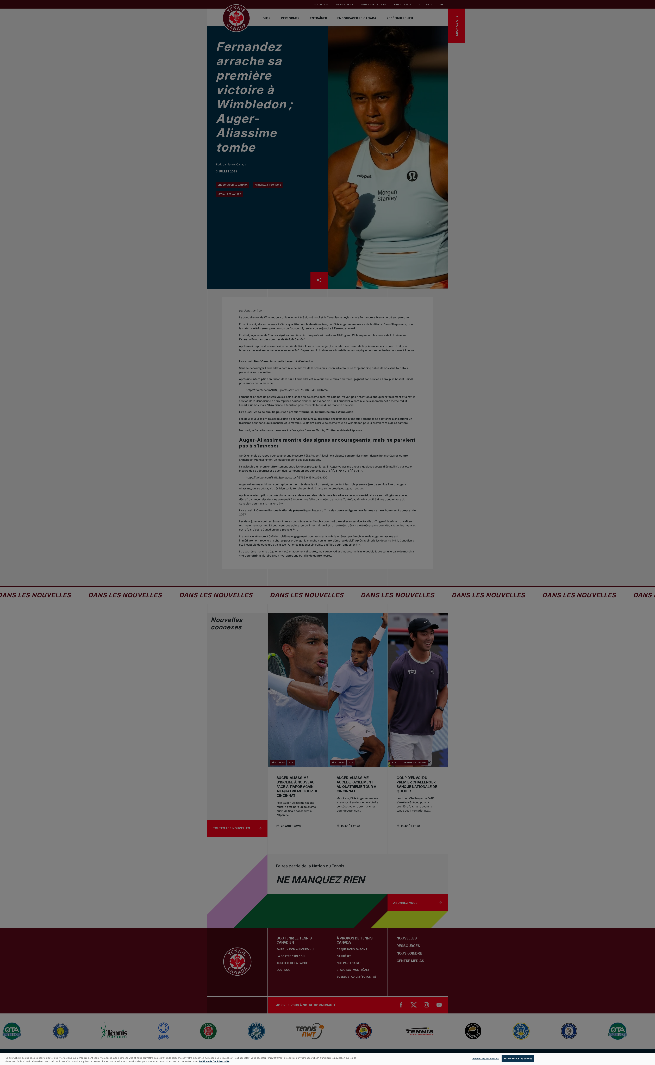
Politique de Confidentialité (214, 1061)
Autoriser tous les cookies (517, 1058)
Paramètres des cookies (485, 1058)
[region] (327, 1059)
